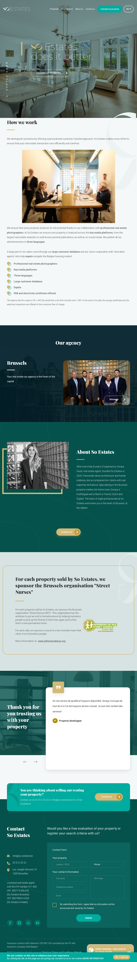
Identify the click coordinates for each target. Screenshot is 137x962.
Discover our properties (49, 73)
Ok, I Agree (121, 957)
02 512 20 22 (19, 862)
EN (127, 9)
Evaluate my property (110, 9)
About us (79, 9)
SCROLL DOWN (7, 76)
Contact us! (66, 532)
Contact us (90, 9)
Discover (114, 399)
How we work (67, 9)
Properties (54, 9)
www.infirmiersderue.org (52, 641)
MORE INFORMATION (93, 958)
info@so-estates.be (23, 855)
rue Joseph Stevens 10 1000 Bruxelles (25, 871)
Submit (88, 918)
